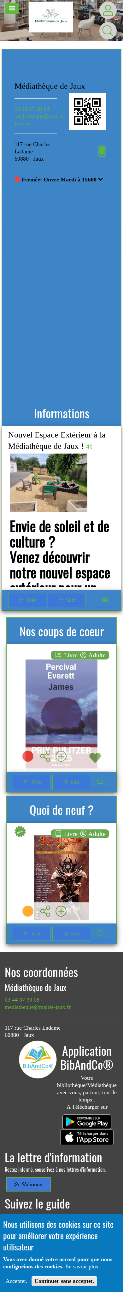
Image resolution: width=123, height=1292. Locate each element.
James (61, 660)
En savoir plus (81, 1266)
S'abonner (32, 1184)
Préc (31, 600)
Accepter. (16, 1281)
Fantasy (61, 838)
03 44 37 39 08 (32, 109)
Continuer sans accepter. (64, 1281)
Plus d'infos (65, 711)
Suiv (70, 600)
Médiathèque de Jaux (50, 86)
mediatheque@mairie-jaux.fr (38, 1007)
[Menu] (12, 8)
